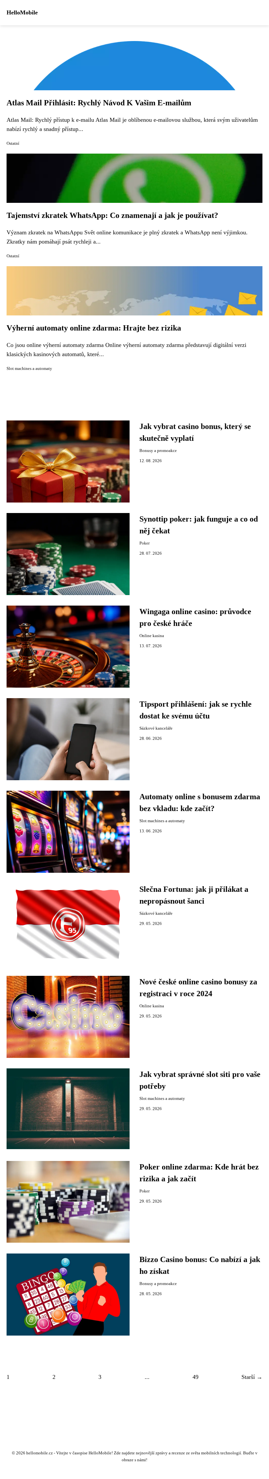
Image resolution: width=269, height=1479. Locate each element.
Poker (144, 543)
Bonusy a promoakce (158, 450)
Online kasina (151, 635)
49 (195, 1377)
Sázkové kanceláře (156, 728)
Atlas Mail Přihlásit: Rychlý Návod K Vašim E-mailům (99, 102)
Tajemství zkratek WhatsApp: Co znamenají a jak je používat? (112, 215)
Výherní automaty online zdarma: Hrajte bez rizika (94, 328)
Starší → (251, 1377)
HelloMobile (22, 12)
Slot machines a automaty (29, 368)
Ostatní (13, 143)
